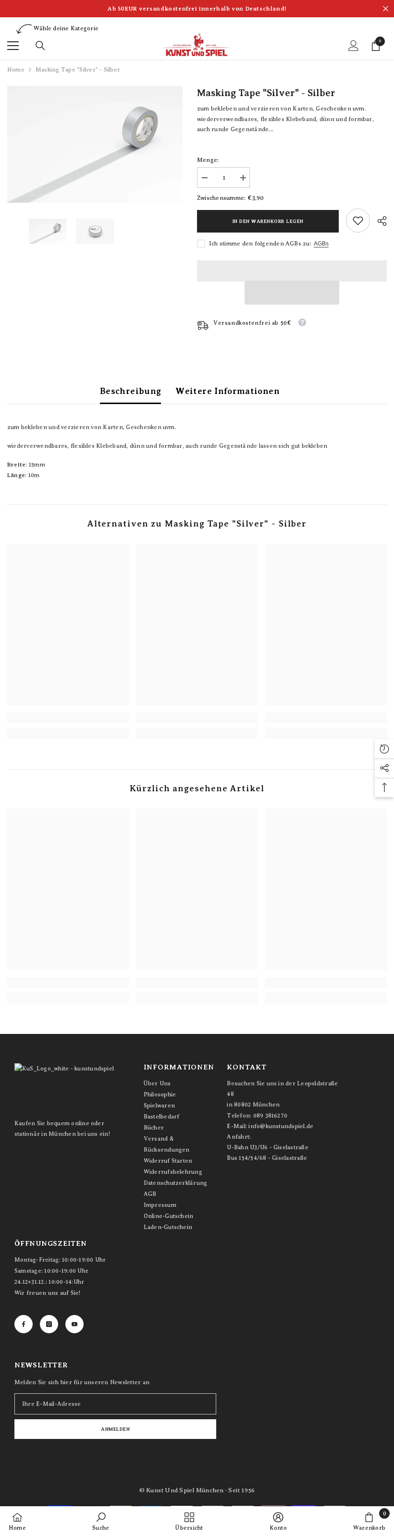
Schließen (385, 8)
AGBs (321, 243)
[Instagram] (49, 1324)
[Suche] (40, 45)
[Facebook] (23, 1324)
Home (16, 69)
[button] (292, 293)
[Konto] (353, 45)
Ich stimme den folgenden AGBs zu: (260, 243)
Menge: (208, 160)
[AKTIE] (378, 221)
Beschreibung (130, 391)
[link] (358, 221)
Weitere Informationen (227, 391)
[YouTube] (74, 1324)
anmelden (115, 1429)
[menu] (13, 45)
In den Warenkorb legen (268, 221)
